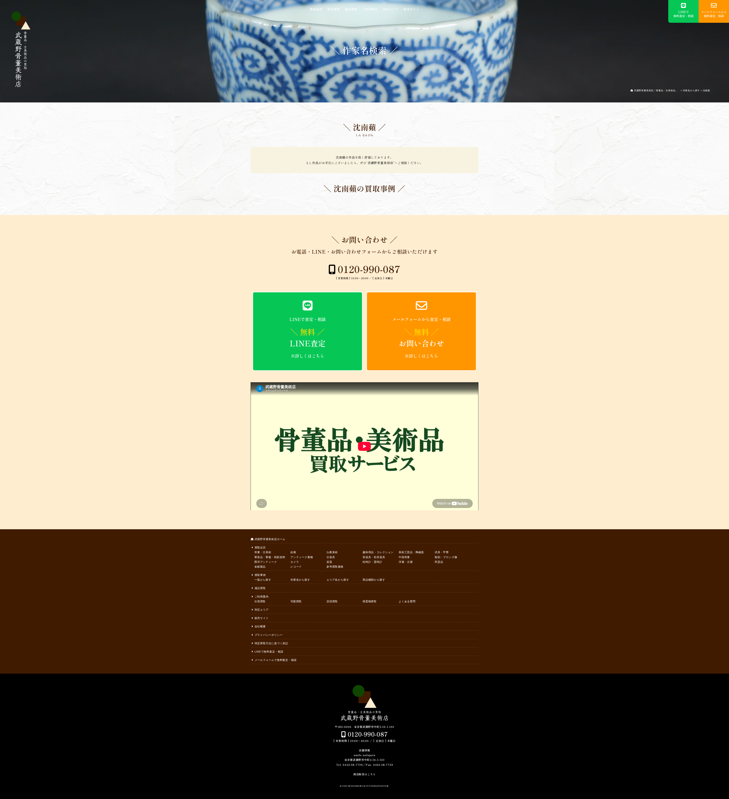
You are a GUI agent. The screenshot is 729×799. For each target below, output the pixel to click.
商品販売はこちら (364, 774)
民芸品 (439, 561)
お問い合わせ (421, 337)
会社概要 (260, 626)
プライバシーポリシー (269, 634)
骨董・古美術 (262, 552)
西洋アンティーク (265, 561)
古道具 (331, 557)
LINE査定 (308, 337)
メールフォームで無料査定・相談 (276, 659)
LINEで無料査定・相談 (269, 651)
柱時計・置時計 (372, 561)
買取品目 (316, 9)
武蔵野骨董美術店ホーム (270, 539)
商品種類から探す (374, 579)
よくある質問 (407, 601)
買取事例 (333, 9)
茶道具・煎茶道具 (374, 557)
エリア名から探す (338, 579)
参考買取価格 (335, 566)
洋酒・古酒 (406, 561)
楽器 (329, 561)
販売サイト (411, 9)
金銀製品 (260, 566)
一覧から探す (262, 579)
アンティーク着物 (301, 557)
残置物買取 (370, 601)
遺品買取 (351, 9)
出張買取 (260, 601)
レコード (296, 566)
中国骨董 (404, 557)
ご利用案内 (370, 9)
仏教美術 (332, 552)
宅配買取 (296, 601)
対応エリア (391, 9)
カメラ (294, 561)
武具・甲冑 (442, 552)
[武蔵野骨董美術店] (20, 49)
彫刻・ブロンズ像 (446, 557)
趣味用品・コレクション (378, 552)
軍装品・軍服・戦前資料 (269, 557)
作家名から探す (300, 579)
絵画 (293, 552)
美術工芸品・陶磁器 (411, 552)
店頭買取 (332, 601)
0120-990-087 (369, 269)
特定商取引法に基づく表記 (271, 643)
